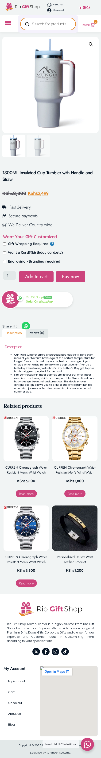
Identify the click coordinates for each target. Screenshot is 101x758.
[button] (91, 44)
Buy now (70, 276)
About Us (14, 714)
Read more (26, 493)
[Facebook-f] (46, 651)
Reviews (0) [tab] (36, 333)
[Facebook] (80, 7)
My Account (16, 681)
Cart (11, 692)
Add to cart (36, 276)
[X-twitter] (36, 651)
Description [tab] (14, 333)
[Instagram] (84, 7)
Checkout (15, 703)
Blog (11, 725)
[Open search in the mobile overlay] (48, 24)
